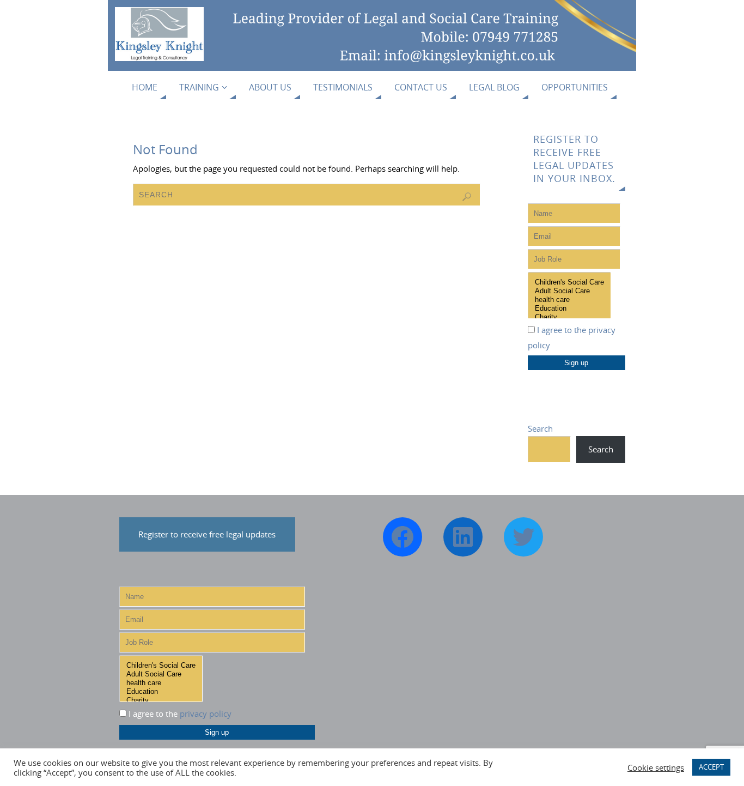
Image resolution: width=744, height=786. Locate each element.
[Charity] (569, 317)
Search (540, 428)
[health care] (569, 299)
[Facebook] (402, 537)
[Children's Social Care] (569, 282)
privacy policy (205, 713)
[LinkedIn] (463, 537)
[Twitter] (523, 537)
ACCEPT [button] (711, 767)
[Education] (569, 308)
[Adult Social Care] (569, 291)
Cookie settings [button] (655, 767)
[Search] (466, 196)
